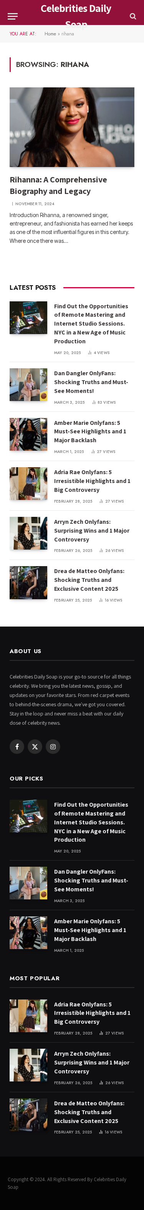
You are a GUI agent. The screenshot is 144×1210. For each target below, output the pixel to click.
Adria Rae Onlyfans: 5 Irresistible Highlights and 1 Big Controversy (92, 481)
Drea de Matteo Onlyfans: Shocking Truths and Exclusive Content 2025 (89, 580)
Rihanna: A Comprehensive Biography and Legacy (58, 185)
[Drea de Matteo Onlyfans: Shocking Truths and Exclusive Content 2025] (28, 582)
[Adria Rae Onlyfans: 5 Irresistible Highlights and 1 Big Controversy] (28, 483)
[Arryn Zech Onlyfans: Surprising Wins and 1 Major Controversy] (28, 533)
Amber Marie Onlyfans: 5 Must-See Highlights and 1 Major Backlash (90, 432)
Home (50, 33)
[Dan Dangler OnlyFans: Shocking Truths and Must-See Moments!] (28, 384)
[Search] (132, 16)
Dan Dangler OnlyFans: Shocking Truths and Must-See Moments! (91, 382)
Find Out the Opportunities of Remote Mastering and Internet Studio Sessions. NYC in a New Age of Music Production (91, 324)
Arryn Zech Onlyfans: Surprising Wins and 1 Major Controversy (91, 530)
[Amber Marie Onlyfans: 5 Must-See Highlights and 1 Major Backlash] (28, 434)
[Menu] (13, 16)
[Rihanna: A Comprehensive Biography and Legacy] (72, 127)
